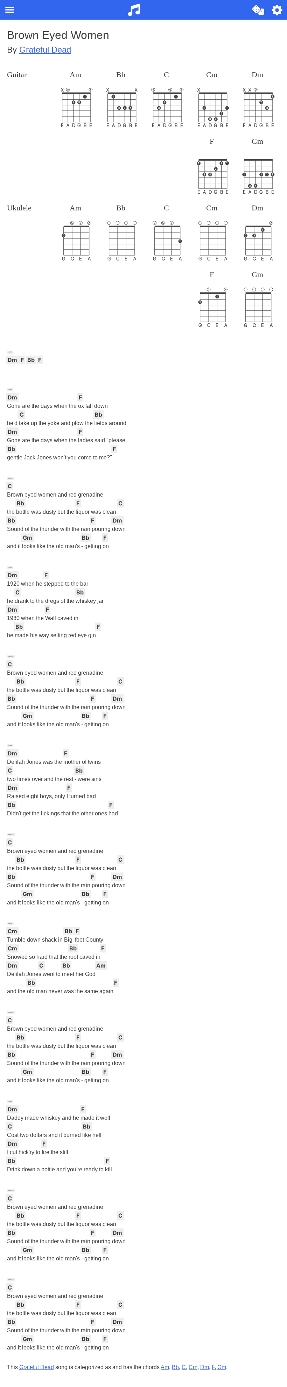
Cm (193, 1367)
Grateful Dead (45, 49)
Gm (221, 1367)
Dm (204, 1367)
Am (165, 1367)
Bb (175, 1367)
